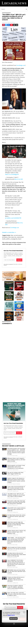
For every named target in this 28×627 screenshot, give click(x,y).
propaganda (14, 239)
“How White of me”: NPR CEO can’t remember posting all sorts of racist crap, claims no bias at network (16, 495)
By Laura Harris (15, 469)
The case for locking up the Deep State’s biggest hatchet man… (15, 473)
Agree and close (13, 618)
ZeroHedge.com (20, 65)
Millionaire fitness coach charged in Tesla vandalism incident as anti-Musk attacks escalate (16, 460)
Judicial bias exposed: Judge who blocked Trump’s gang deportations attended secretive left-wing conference (15, 524)
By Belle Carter (15, 491)
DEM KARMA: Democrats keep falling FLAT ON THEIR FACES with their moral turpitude (16, 571)
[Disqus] (14, 344)
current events (18, 235)
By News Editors (16, 475)
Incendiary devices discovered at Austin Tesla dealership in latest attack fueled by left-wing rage (16, 555)
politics (8, 239)
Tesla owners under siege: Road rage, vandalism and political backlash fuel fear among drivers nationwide (16, 502)
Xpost (19, 239)
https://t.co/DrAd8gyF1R (12, 174)
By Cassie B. (15, 462)
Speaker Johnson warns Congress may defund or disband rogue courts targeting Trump (16, 532)
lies (15, 237)
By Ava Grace (15, 505)
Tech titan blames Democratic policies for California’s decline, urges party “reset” (16, 516)
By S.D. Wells (15, 455)
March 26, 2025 (19, 179)
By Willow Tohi (15, 512)
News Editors (12, 22)
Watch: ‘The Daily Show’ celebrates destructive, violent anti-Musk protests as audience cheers (16, 594)
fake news (11, 237)
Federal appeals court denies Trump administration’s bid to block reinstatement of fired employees (16, 467)
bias (12, 235)
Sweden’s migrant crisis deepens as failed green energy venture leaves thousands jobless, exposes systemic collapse (16, 480)
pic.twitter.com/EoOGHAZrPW (13, 218)
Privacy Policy (11, 615)
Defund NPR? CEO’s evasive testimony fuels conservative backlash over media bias (16, 509)
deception (5, 237)
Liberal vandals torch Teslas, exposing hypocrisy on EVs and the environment (16, 548)
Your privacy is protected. (8, 264)
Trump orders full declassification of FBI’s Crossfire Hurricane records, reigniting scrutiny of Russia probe (16, 488)
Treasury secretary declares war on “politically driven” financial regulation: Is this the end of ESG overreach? (15, 579)
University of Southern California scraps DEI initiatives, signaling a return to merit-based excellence (15, 587)
